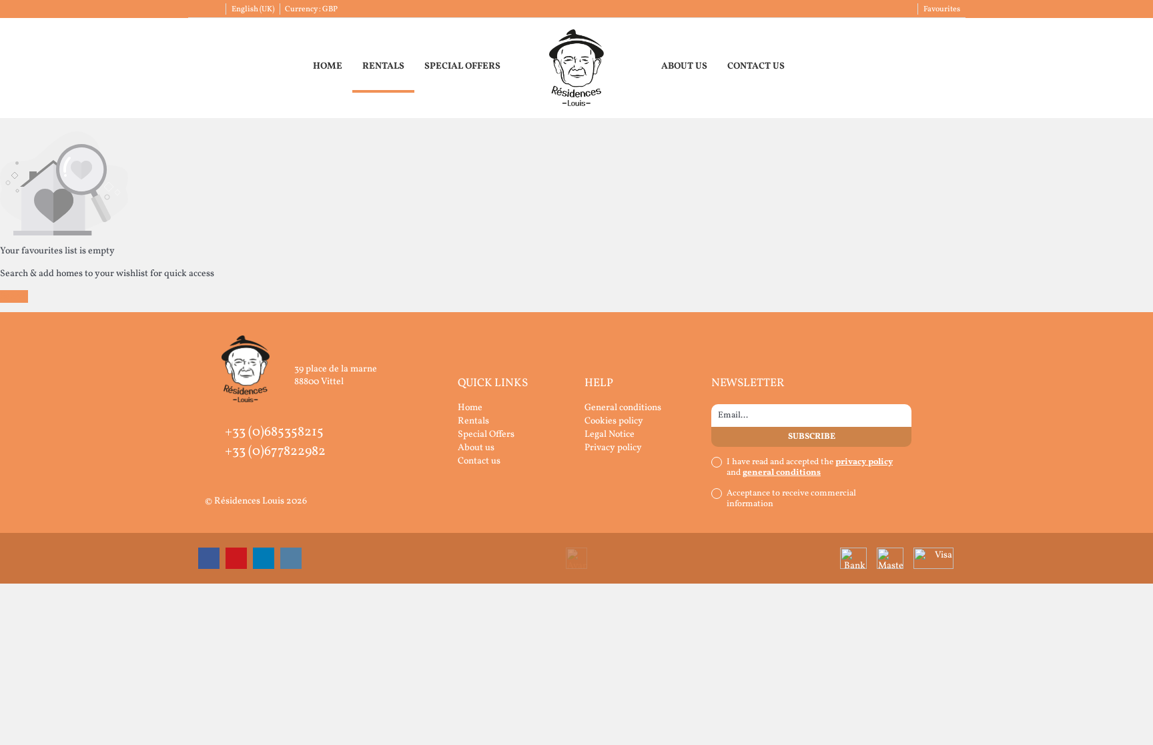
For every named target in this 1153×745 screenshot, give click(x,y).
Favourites (941, 9)
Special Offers (462, 66)
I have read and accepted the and (810, 467)
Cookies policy (614, 421)
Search (14, 296)
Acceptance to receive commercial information (791, 499)
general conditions (782, 473)
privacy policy (864, 462)
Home (327, 66)
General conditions (623, 408)
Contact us (756, 66)
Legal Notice (610, 434)
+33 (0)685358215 (274, 432)
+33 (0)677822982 (275, 451)
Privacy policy (613, 448)
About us (684, 66)
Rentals (383, 66)
